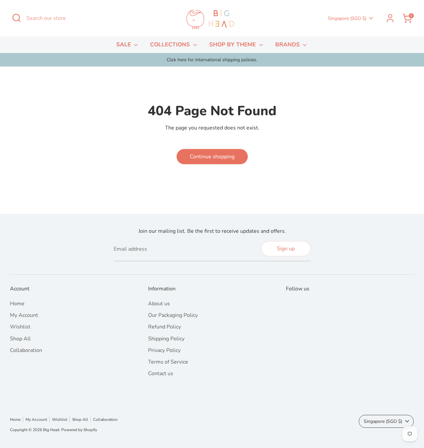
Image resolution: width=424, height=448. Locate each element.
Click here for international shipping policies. (212, 60)
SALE (124, 44)
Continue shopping (212, 156)
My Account (24, 315)
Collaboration (26, 350)
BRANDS (288, 44)
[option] (212, 60)
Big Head (51, 429)
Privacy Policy (164, 350)
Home (17, 303)
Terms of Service (168, 362)
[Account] (390, 18)
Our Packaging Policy (173, 315)
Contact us (160, 373)
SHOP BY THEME (233, 44)
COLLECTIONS (170, 44)
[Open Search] (16, 18)
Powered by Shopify (79, 429)
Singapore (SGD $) (347, 18)
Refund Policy (164, 326)
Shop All (20, 338)
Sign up (286, 248)
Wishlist (20, 326)
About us (159, 303)
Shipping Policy (166, 338)
